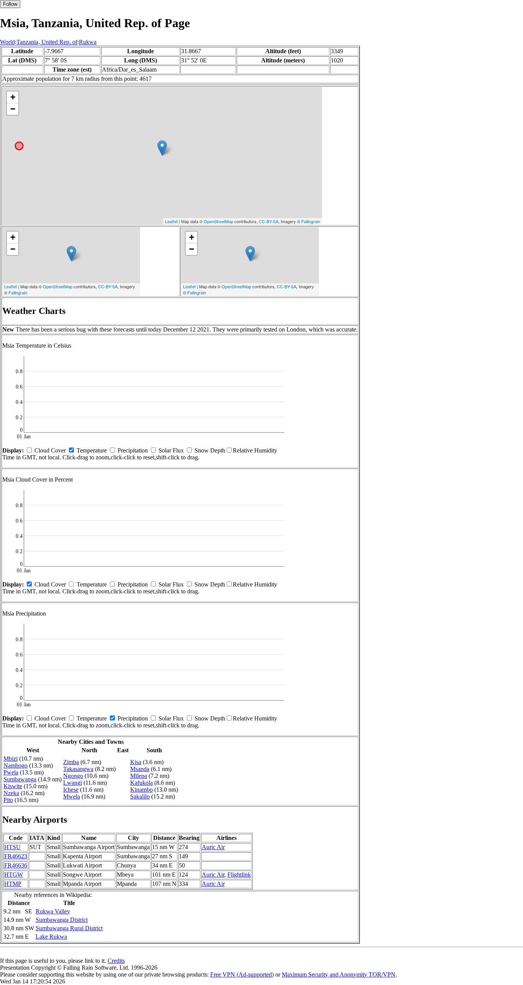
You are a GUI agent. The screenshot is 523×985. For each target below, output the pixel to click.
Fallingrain (310, 221)
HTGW (13, 874)
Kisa (135, 762)
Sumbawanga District (62, 919)
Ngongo (73, 776)
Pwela (10, 772)
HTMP (12, 883)
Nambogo (15, 765)
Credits (116, 960)
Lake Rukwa (51, 936)
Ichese (70, 789)
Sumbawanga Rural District (69, 928)
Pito (8, 800)
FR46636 (15, 865)
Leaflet (171, 221)
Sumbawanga (19, 779)
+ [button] (12, 97)
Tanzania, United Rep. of (46, 42)
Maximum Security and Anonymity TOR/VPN (339, 974)
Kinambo (141, 789)
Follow (10, 4)
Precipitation (133, 450)
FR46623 (15, 856)
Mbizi (10, 758)
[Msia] (162, 148)
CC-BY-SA (268, 221)
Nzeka (11, 793)
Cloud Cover (50, 450)
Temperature (92, 450)
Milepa (138, 776)
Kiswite (12, 786)
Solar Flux (171, 450)
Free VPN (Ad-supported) (242, 974)
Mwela (71, 796)
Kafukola (141, 782)
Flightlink (239, 874)
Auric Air (213, 847)
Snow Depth (209, 450)
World (7, 42)
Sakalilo (140, 796)
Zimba (71, 762)
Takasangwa (78, 769)
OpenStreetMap (218, 221)
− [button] (12, 109)
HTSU (12, 847)
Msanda (139, 769)
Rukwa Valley (53, 911)
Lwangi (72, 782)
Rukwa (87, 42)
